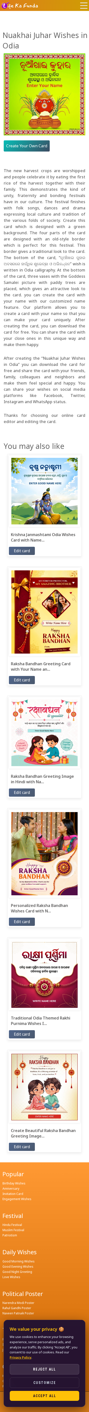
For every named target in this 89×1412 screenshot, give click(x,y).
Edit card (22, 550)
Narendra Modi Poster (18, 1303)
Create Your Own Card (26, 146)
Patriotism (9, 1235)
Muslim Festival (13, 1230)
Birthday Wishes (13, 1183)
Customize (44, 1383)
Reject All (44, 1369)
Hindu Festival (12, 1225)
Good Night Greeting (17, 1272)
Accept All (44, 1396)
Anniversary (10, 1188)
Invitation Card (12, 1194)
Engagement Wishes (16, 1199)
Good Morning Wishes (18, 1261)
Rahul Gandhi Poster (16, 1308)
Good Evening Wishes (17, 1266)
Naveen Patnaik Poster (18, 1313)
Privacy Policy (20, 1357)
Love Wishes (11, 1277)
